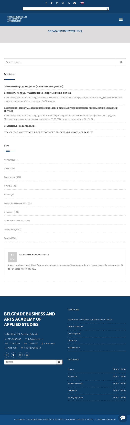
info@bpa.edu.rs (35, 339)
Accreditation (74, 348)
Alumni (9, 194)
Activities (10, 186)
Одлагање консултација (34, 254)
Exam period (12, 177)
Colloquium (12, 229)
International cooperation (17, 203)
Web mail (12, 348)
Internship (72, 340)
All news (11, 160)
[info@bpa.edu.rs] (75, 3)
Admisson (11, 212)
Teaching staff (74, 333)
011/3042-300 (14, 339)
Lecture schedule (75, 326)
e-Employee (49, 343)
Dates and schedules (17, 221)
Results (10, 238)
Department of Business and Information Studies (90, 319)
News (9, 168)
